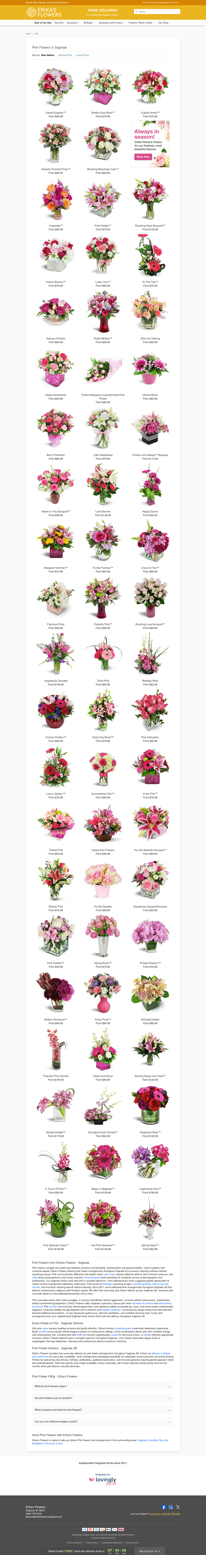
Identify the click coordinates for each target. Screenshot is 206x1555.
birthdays (108, 1283)
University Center (53, 1443)
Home (28, 33)
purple (115, 1334)
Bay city (163, 1440)
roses (45, 1328)
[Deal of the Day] (150, 144)
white (79, 1334)
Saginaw (142, 1440)
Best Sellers (47, 55)
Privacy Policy (92, 1543)
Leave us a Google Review (164, 1513)
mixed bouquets (92, 1277)
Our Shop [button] (164, 22)
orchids (53, 1306)
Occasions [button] (72, 22)
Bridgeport (37, 1443)
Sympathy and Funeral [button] (111, 22)
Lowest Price (82, 55)
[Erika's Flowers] (49, 12)
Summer (59, 22)
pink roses (109, 1274)
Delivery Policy (132, 1543)
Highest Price (65, 55)
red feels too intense (142, 1303)
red (145, 1334)
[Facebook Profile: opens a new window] (164, 1507)
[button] (197, 1541)
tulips (35, 1277)
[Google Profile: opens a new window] (171, 1507)
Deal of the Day (43, 22)
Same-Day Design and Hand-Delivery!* (47, 2)
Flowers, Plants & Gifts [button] (141, 22)
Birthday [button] (88, 22)
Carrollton (153, 1440)
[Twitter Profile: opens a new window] (178, 1507)
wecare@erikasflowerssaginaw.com (44, 1516)
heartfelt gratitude (142, 1283)
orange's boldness (111, 1309)
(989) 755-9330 (34, 1513)
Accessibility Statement (112, 1543)
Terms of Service (74, 1543)
